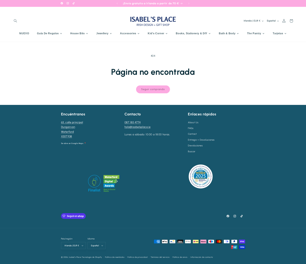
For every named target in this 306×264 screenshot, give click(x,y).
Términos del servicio (160, 257)
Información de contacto (201, 257)
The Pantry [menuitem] (254, 33)
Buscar (191, 151)
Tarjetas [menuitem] (278, 33)
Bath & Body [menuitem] (227, 33)
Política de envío (180, 257)
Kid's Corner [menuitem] (156, 33)
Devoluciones (195, 145)
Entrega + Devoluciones (201, 139)
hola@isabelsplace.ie (137, 126)
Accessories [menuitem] (128, 33)
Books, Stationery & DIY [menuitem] (191, 33)
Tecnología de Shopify (92, 257)
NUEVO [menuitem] (24, 33)
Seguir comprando (153, 89)
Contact (192, 133)
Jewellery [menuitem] (102, 33)
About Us (193, 122)
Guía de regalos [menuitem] (48, 33)
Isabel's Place (75, 257)
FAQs (190, 128)
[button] (15, 21)
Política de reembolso (114, 257)
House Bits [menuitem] (77, 33)
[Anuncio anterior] (117, 3)
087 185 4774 (132, 122)
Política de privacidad (137, 257)
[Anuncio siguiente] (188, 3)
